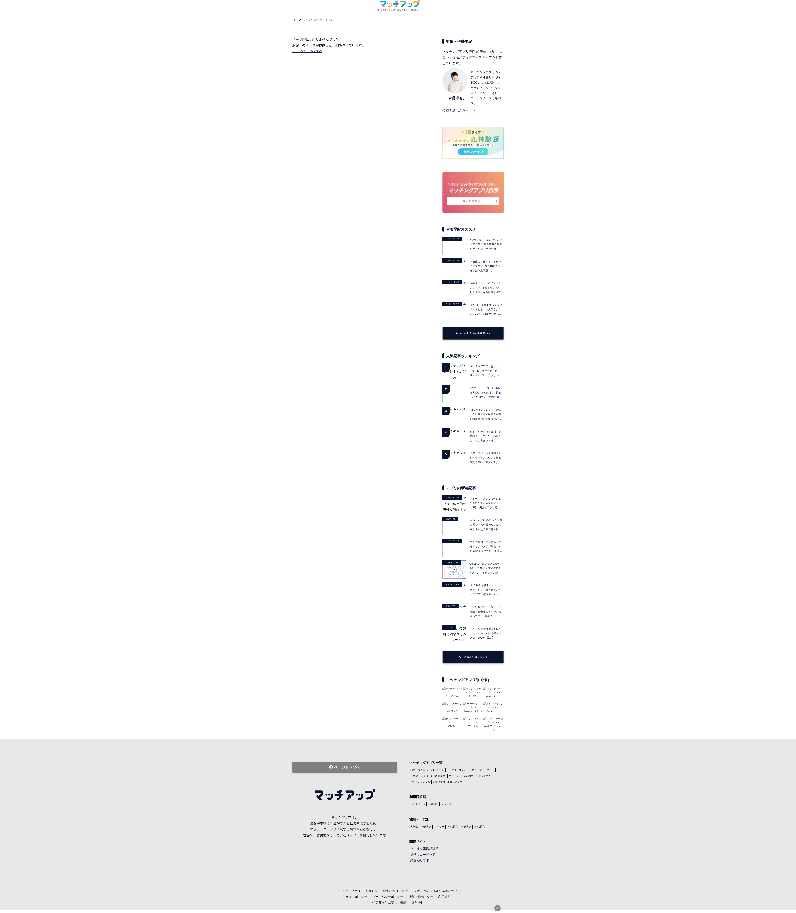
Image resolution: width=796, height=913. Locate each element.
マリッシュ (455, 776)
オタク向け (448, 804)
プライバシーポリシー (387, 896)
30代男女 (453, 826)
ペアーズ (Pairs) (419, 770)
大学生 (414, 826)
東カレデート (486, 770)
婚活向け (433, 804)
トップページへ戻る (307, 51)
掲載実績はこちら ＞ (459, 110)
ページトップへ (346, 767)
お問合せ (371, 891)
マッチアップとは (348, 891)
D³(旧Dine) (440, 776)
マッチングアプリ (420, 781)
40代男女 (466, 826)
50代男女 (479, 826)
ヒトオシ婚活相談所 (424, 848)
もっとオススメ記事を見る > (473, 333)
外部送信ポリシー (420, 896)
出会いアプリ (454, 781)
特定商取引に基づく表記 (389, 902)
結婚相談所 (439, 781)
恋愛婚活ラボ (419, 860)
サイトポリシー (356, 896)
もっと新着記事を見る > (473, 656)
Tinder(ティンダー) (421, 776)
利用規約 (444, 896)
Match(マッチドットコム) (493, 728)
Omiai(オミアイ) (468, 770)
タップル (452, 770)
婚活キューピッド (422, 854)
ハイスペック (417, 804)
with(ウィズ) (437, 770)
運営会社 (417, 902)
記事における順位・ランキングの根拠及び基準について (422, 891)
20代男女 (426, 826)
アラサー (439, 826)
